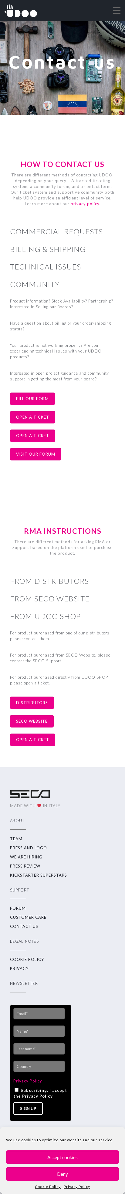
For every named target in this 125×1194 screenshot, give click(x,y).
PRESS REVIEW (25, 866)
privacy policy (85, 203)
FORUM (18, 908)
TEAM (16, 838)
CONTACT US (24, 926)
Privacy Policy (77, 1186)
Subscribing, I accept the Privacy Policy (40, 1093)
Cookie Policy (48, 1186)
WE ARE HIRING (26, 857)
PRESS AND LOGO (28, 847)
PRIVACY (19, 968)
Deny (62, 1174)
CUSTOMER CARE (28, 917)
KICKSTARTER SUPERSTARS (38, 875)
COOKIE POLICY (27, 959)
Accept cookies (62, 1157)
